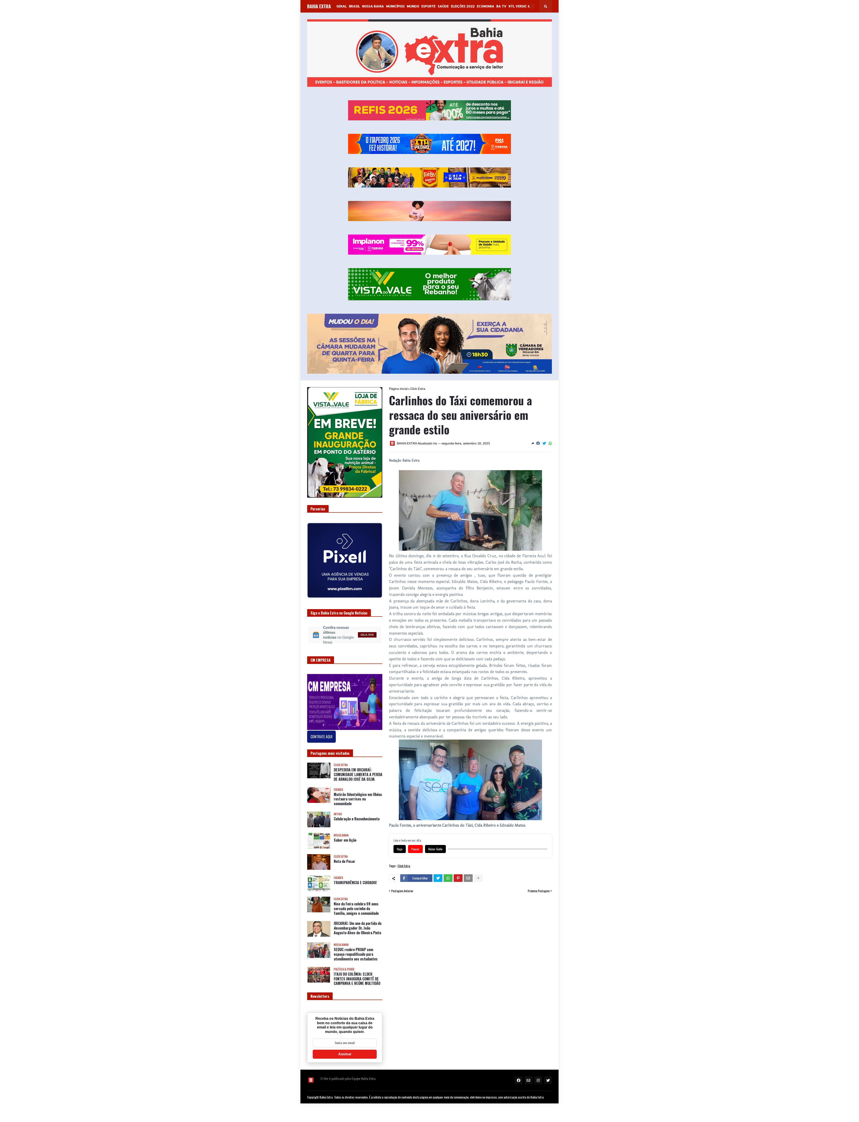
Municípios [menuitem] (395, 6)
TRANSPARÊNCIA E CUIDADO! (355, 882)
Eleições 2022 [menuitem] (463, 6)
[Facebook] (538, 443)
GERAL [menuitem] (341, 6)
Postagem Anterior (402, 891)
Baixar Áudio (435, 849)
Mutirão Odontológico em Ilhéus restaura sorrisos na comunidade (358, 799)
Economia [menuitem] (485, 6)
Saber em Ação (345, 840)
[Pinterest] (458, 878)
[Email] (468, 878)
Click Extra (417, 388)
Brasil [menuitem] (354, 6)
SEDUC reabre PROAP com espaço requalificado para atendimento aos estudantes (356, 954)
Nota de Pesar (344, 861)
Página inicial (398, 388)
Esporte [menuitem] (428, 6)
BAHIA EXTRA (319, 6)
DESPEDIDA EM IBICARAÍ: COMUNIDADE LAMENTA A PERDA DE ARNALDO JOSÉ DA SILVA (358, 774)
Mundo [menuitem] (413, 6)
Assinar (344, 1054)
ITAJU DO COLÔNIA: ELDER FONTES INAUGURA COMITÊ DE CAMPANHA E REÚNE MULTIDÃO (357, 979)
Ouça (399, 849)
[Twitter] (544, 443)
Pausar (415, 849)
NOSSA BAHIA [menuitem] (373, 6)
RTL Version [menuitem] (519, 6)
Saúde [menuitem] (443, 6)
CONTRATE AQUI (321, 736)
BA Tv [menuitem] (501, 6)
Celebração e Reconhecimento (357, 819)
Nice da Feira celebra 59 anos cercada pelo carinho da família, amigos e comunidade (356, 908)
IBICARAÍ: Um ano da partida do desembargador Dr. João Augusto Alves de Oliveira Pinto (357, 928)
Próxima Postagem (539, 891)
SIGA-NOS (367, 634)
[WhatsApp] (550, 443)
